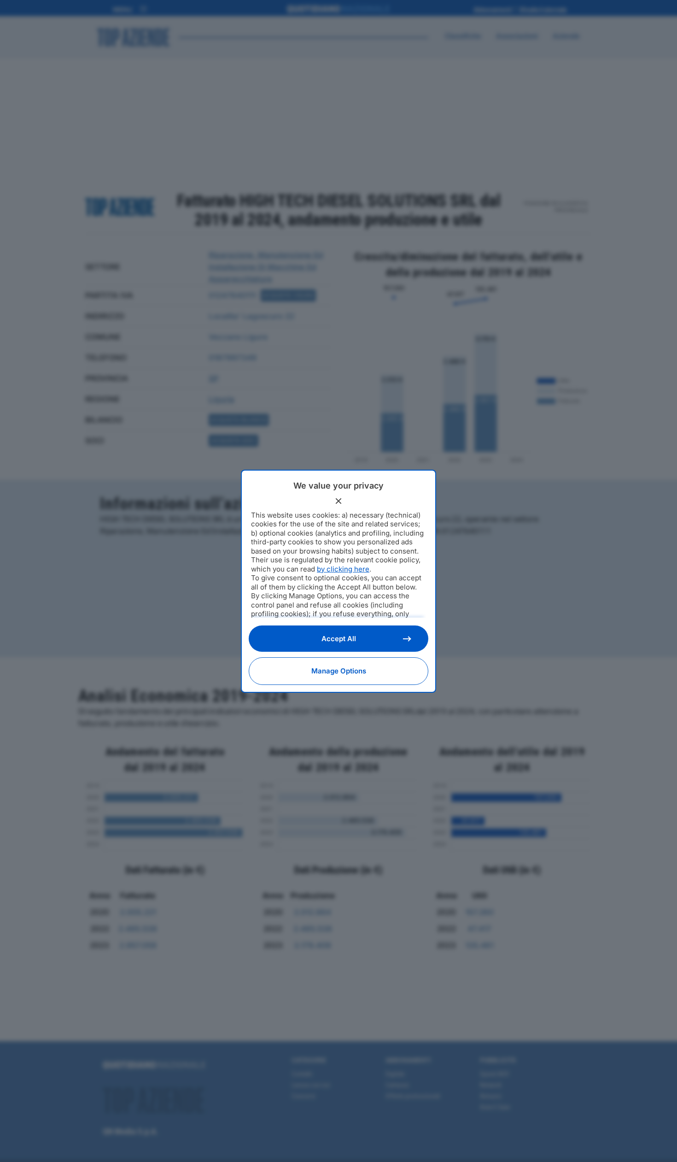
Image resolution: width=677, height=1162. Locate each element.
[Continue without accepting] (338, 501)
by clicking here (343, 569)
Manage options (338, 671)
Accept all (338, 638)
